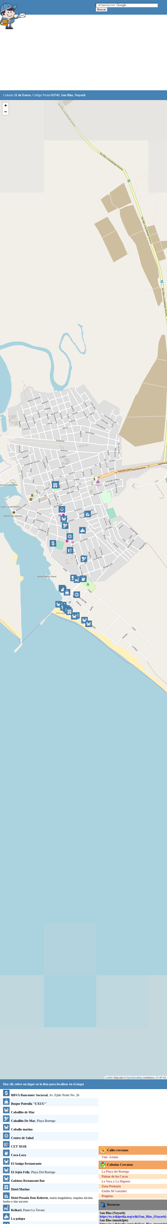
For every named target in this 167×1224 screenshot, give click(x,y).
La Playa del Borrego (115, 1171)
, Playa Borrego (33, 1121)
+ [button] (5, 105)
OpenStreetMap (134, 1077)
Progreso (107, 1196)
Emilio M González (114, 1191)
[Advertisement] (74, 60)
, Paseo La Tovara (28, 1210)
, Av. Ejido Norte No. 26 (45, 1095)
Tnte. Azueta (110, 1157)
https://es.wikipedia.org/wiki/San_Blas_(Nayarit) (133, 1216)
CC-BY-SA (161, 1077)
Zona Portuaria (111, 1186)
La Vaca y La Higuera (116, 1181)
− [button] (5, 111)
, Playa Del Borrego (33, 1172)
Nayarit (80, 95)
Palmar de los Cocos (115, 1176)
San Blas (67, 95)
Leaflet (109, 1077)
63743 (55, 95)
